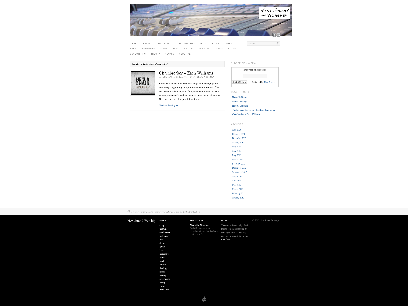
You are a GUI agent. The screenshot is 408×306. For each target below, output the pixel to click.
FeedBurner (269, 82)
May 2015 (236, 146)
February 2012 (238, 193)
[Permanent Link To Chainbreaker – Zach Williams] (142, 83)
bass (203, 43)
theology (205, 49)
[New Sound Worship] (211, 35)
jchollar (167, 77)
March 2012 (237, 188)
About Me (185, 54)
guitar (228, 43)
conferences (165, 43)
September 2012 (239, 172)
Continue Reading (168, 105)
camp (133, 43)
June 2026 (236, 129)
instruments (187, 43)
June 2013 (236, 150)
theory (155, 54)
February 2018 (238, 133)
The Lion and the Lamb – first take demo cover (253, 109)
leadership (148, 49)
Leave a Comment (206, 77)
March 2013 (237, 159)
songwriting (138, 54)
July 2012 (236, 180)
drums (215, 43)
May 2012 (236, 184)
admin (164, 49)
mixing (232, 49)
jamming (147, 43)
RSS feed (225, 239)
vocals (169, 54)
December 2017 (239, 138)
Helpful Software (240, 105)
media (219, 49)
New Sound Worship (141, 220)
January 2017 (238, 142)
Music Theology (239, 101)
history (188, 49)
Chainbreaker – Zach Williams (186, 73)
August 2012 (238, 176)
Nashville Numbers (240, 97)
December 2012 (239, 167)
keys (133, 49)
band (176, 49)
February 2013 (238, 163)
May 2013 (236, 155)
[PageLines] (204, 302)
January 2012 (238, 197)
